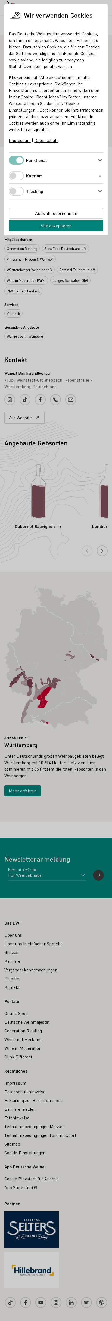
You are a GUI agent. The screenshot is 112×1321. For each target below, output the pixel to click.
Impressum (20, 140)
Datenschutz (46, 140)
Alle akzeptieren (56, 225)
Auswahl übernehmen (56, 213)
